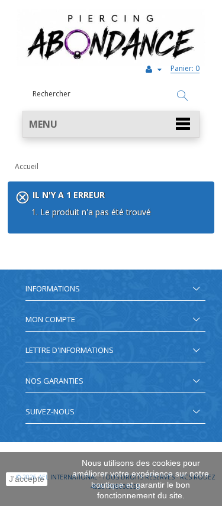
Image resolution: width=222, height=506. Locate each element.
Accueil (26, 166)
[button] (111, 124)
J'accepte (26, 479)
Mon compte (50, 319)
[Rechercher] (182, 96)
